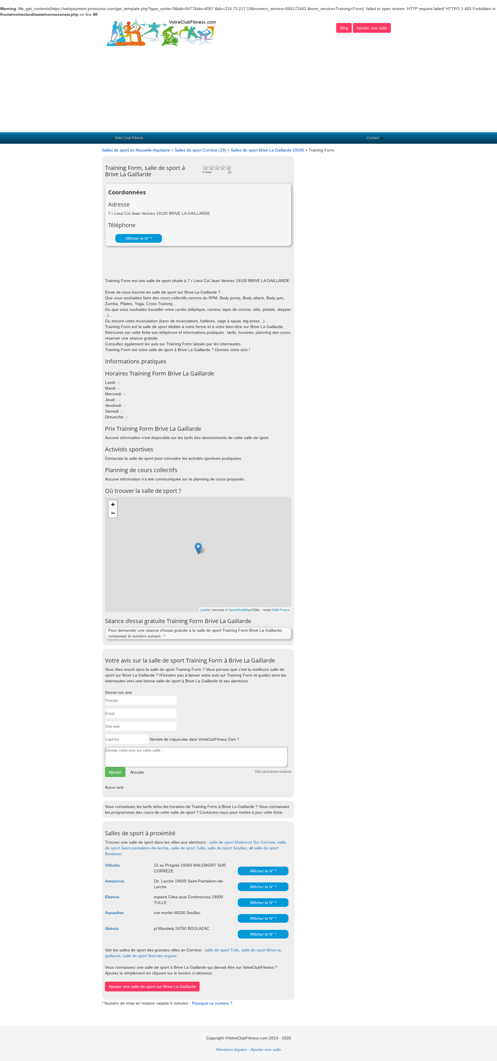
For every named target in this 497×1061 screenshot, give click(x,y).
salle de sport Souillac (227, 848)
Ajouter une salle (372, 28)
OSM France (281, 609)
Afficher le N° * (138, 238)
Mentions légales (231, 1049)
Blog (344, 28)
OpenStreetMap (240, 609)
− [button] (113, 513)
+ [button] (113, 504)
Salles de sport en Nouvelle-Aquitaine (136, 150)
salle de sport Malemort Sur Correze (242, 842)
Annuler (137, 772)
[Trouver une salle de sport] (162, 31)
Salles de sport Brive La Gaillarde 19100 (267, 150)
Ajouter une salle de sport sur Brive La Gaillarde (152, 986)
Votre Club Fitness (129, 138)
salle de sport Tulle (188, 848)
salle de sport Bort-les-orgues (150, 955)
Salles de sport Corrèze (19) (200, 150)
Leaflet (205, 609)
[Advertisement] (248, 89)
